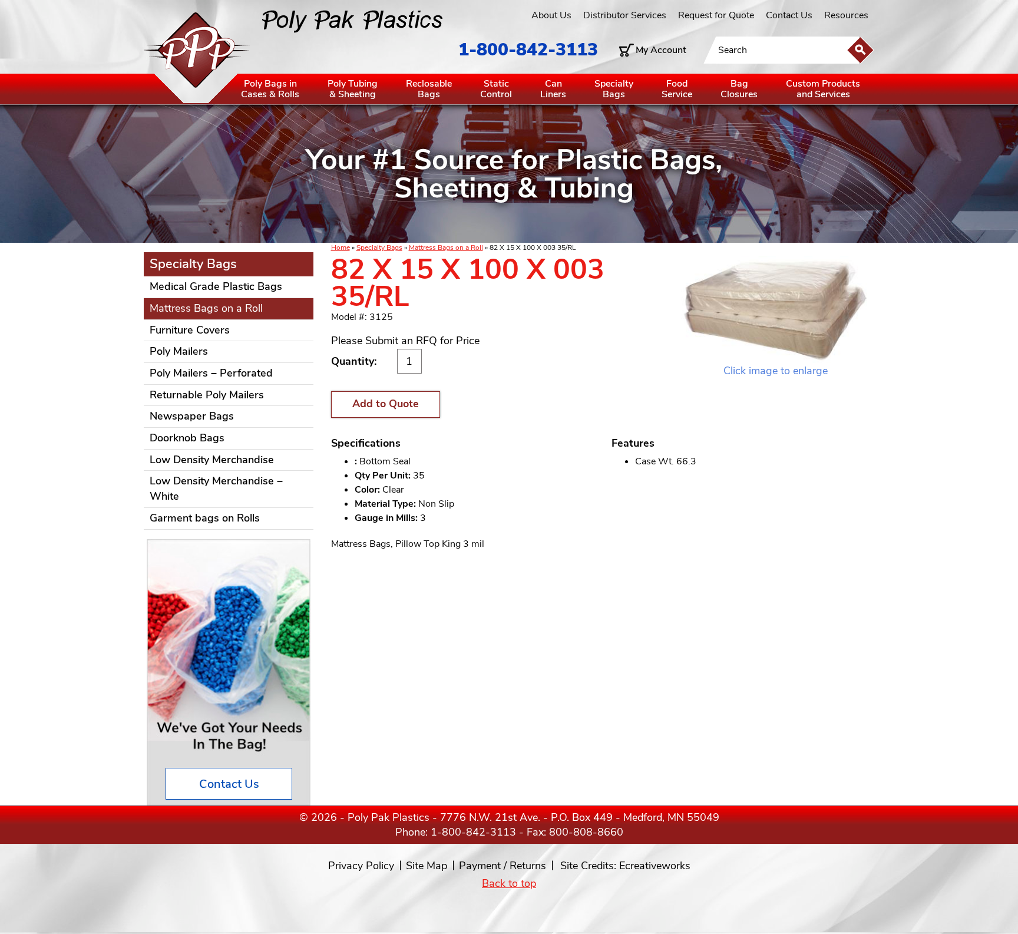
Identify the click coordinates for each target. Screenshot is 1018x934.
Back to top (509, 883)
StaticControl (496, 89)
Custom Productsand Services (823, 89)
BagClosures (739, 89)
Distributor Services (624, 15)
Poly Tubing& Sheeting (353, 89)
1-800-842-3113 (528, 50)
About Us (551, 15)
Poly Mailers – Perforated (211, 373)
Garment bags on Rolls (205, 518)
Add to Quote (385, 404)
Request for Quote (716, 15)
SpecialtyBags (613, 89)
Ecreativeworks (654, 866)
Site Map (426, 866)
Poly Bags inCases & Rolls (270, 89)
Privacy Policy (361, 866)
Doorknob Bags (187, 438)
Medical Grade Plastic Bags (216, 286)
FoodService (677, 89)
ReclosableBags (429, 89)
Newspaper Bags (192, 416)
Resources (846, 15)
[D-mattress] (775, 309)
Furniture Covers (190, 330)
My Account (661, 50)
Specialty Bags (379, 247)
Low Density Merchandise (212, 460)
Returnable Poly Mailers (207, 395)
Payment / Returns (502, 866)
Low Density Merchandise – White (216, 488)
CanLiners (553, 89)
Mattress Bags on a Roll (446, 247)
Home (340, 247)
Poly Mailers (179, 351)
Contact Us (789, 15)
